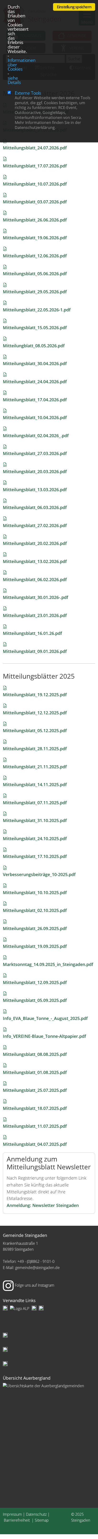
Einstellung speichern (74, 7)
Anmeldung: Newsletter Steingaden (43, 1205)
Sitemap (42, 1520)
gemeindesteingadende (37, 1267)
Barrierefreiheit (17, 1520)
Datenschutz (36, 1514)
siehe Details (14, 80)
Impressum (12, 1514)
